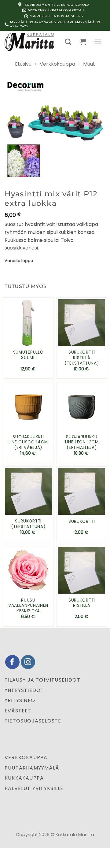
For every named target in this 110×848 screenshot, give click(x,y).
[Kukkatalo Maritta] (30, 42)
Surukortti (81, 521)
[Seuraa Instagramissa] (28, 662)
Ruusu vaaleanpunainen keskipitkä (28, 606)
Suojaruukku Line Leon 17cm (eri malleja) (82, 442)
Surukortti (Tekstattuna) (28, 524)
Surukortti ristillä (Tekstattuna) (81, 358)
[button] (68, 41)
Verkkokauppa (57, 63)
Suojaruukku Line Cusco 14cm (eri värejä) (28, 442)
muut (89, 63)
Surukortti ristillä (81, 603)
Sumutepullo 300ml (28, 355)
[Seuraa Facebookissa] (12, 662)
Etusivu (23, 63)
